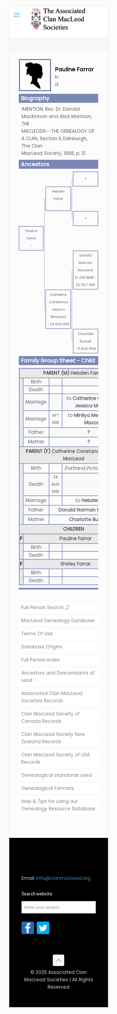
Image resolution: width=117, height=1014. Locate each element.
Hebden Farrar (87, 373)
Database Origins (41, 646)
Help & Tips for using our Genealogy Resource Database (58, 805)
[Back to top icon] (58, 960)
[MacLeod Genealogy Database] (58, 15)
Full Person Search (43, 607)
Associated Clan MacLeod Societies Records (51, 697)
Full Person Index (40, 660)
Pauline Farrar (76, 538)
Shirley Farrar (75, 564)
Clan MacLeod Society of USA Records (55, 758)
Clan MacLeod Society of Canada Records (50, 717)
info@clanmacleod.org (63, 878)
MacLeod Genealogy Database (58, 620)
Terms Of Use (37, 633)
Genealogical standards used (56, 775)
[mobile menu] (16, 15)
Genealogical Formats (47, 788)
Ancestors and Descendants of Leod (58, 677)
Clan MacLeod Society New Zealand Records (53, 738)
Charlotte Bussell (88, 519)
